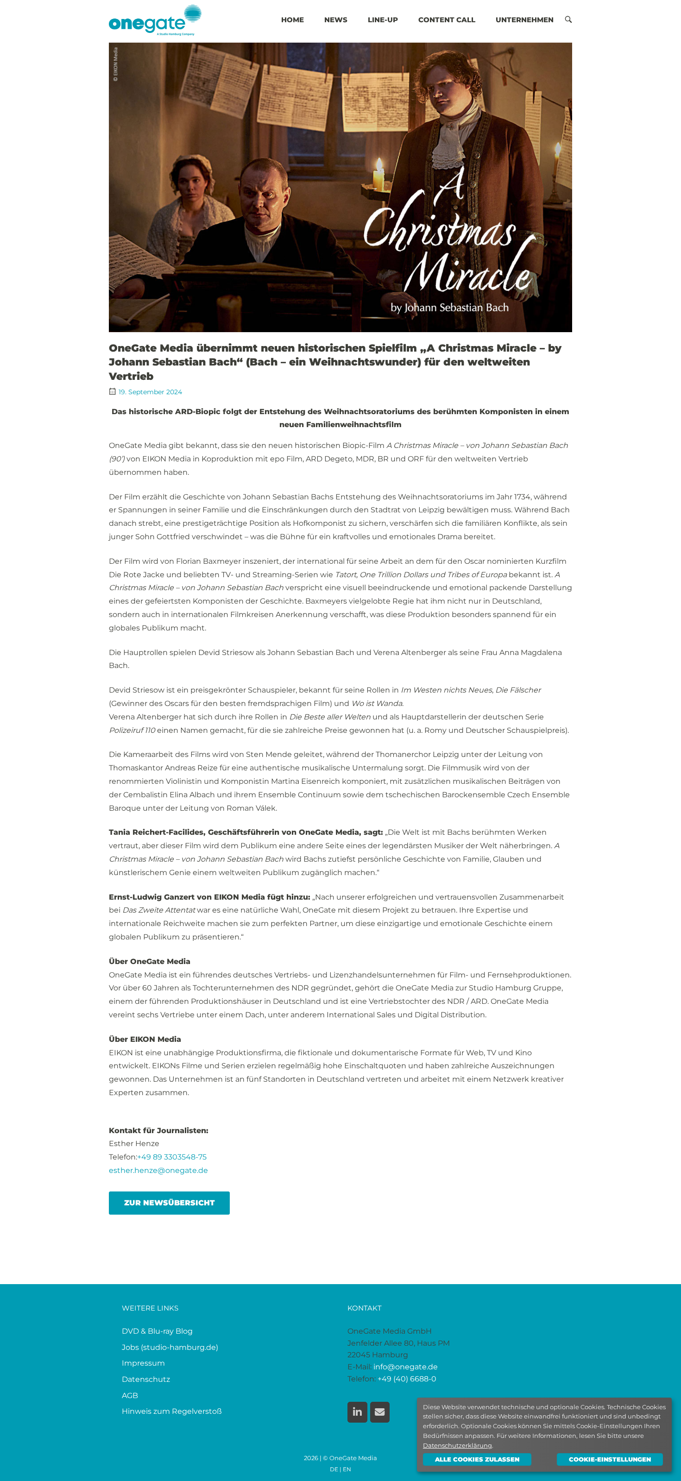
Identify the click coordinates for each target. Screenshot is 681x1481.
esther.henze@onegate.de (158, 1170)
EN (347, 1469)
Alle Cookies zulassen (477, 1459)
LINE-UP (383, 19)
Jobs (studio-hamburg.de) (170, 1347)
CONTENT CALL (446, 19)
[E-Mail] (380, 1412)
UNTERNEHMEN (525, 19)
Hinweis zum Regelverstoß (172, 1411)
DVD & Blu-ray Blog (157, 1331)
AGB (130, 1395)
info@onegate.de (405, 1366)
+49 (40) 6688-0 (407, 1378)
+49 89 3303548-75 (172, 1157)
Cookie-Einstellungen (610, 1459)
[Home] (155, 19)
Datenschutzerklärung (457, 1445)
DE (334, 1469)
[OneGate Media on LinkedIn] (357, 1412)
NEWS (335, 19)
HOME (292, 19)
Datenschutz (146, 1379)
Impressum (143, 1363)
